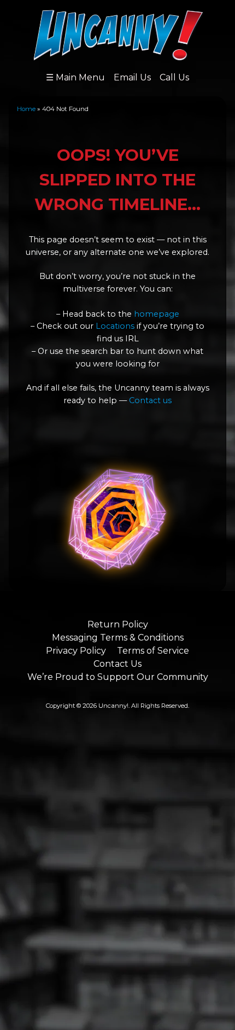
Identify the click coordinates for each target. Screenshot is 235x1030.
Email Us (132, 77)
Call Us (174, 77)
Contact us (150, 400)
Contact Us (117, 664)
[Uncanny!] (118, 55)
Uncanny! (113, 705)
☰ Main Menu (75, 77)
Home (26, 109)
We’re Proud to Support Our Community (117, 677)
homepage (156, 314)
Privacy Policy (76, 650)
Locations (115, 326)
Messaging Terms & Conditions (118, 637)
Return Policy (117, 624)
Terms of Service (153, 650)
